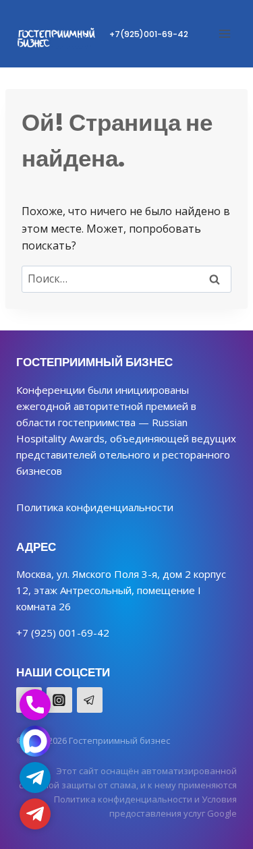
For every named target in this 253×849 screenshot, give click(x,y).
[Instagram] (59, 700)
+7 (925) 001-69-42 (62, 632)
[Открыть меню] (224, 33)
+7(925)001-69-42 (148, 34)
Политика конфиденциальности (94, 507)
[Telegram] (90, 700)
